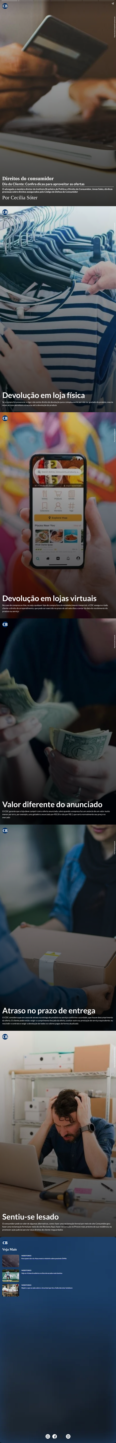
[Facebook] (54, 1437)
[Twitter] (61, 1437)
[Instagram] (68, 1437)
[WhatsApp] (48, 1437)
